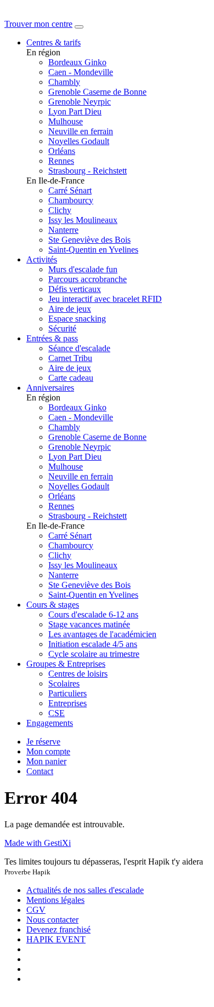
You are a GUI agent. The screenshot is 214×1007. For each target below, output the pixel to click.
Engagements (49, 723)
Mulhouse (65, 121)
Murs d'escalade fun (82, 269)
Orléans (61, 151)
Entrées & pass (52, 338)
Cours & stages (52, 604)
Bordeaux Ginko (77, 62)
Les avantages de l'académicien (102, 634)
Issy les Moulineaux (82, 220)
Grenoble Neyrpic (79, 101)
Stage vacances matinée (89, 624)
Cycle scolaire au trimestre (93, 654)
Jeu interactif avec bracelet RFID (105, 299)
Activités (41, 259)
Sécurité (62, 328)
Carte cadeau (70, 377)
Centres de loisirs (78, 673)
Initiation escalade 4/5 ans (92, 644)
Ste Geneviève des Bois (89, 239)
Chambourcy (70, 200)
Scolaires (64, 683)
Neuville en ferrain (80, 131)
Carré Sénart (70, 190)
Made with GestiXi (37, 843)
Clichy (59, 210)
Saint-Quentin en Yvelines (93, 249)
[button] (48, 751)
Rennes (61, 160)
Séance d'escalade (79, 348)
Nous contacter (52, 919)
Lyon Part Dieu (75, 111)
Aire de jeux (69, 308)
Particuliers (67, 693)
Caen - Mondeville (80, 72)
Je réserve (43, 741)
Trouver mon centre (38, 23)
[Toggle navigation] (79, 26)
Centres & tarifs (53, 42)
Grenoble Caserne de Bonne (97, 91)
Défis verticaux (74, 289)
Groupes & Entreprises (65, 663)
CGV (36, 909)
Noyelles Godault (78, 141)
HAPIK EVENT (56, 939)
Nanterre (63, 229)
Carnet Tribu (70, 358)
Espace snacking (77, 318)
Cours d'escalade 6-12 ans (93, 614)
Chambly (64, 82)
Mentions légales (55, 900)
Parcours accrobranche (87, 279)
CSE (56, 713)
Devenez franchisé (58, 929)
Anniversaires (50, 387)
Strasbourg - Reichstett (87, 170)
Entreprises (67, 703)
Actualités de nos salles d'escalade (85, 890)
